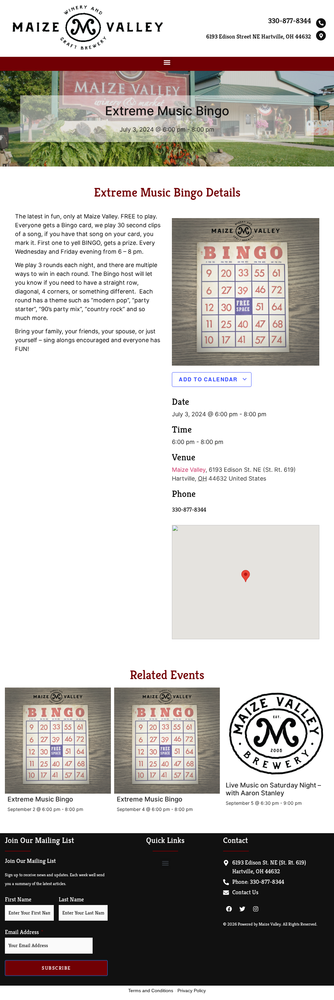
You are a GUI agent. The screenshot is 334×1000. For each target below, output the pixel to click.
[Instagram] (256, 909)
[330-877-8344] (321, 23)
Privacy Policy (191, 990)
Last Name (71, 899)
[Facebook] (229, 909)
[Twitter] (242, 909)
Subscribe (56, 968)
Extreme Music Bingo (40, 799)
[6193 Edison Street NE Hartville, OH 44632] (321, 35)
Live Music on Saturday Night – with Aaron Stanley (273, 789)
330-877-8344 (289, 20)
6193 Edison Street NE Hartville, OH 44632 (258, 36)
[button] (167, 62)
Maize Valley (188, 469)
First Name (18, 899)
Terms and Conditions (150, 990)
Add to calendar (209, 379)
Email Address (22, 932)
